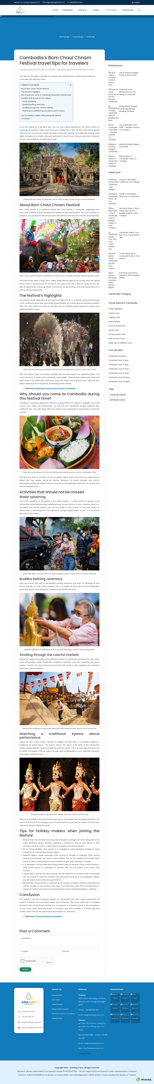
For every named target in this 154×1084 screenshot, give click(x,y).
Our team (56, 1000)
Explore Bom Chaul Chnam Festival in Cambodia (55, 388)
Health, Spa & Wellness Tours (120, 343)
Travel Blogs (57, 1018)
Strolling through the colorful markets (38, 108)
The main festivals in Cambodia (48, 916)
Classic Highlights (115, 309)
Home (55, 10)
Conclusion (25, 118)
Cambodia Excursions (117, 356)
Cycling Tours (114, 313)
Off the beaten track (116, 334)
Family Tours (113, 330)
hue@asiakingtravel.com (55, 2)
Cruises (96, 10)
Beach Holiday (114, 321)
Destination (67, 10)
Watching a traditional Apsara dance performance (43, 111)
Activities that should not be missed (36, 98)
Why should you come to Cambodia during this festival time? (46, 95)
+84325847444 (75, 2)
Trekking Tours (114, 317)
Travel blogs (110, 10)
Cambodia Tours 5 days (118, 360)
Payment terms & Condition (63, 1014)
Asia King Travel (84, 1053)
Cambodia (24, 130)
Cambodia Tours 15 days (118, 373)
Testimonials (127, 10)
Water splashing (29, 101)
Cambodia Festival (117, 395)
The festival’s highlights (30, 92)
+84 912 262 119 (27, 1017)
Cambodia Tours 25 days (118, 381)
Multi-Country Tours (116, 338)
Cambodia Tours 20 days (118, 377)
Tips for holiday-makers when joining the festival (41, 115)
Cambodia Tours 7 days (118, 364)
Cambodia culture (117, 400)
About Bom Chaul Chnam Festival (35, 89)
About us (83, 10)
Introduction (57, 995)
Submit (25, 969)
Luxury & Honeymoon (117, 326)
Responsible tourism (60, 1009)
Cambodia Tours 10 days (118, 369)
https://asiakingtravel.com (32, 1027)
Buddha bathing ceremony (34, 104)
